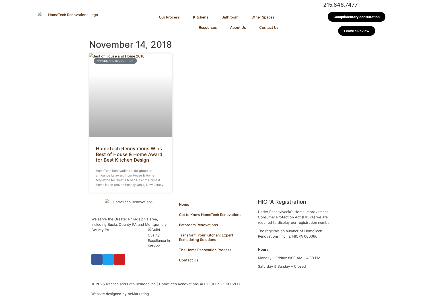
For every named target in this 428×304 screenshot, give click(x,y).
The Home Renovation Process (205, 250)
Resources (208, 27)
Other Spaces (262, 17)
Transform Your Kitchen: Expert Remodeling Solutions (206, 237)
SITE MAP (159, 294)
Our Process (169, 17)
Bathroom (230, 17)
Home (184, 204)
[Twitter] (108, 259)
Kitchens (200, 17)
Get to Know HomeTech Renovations (210, 214)
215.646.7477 (340, 5)
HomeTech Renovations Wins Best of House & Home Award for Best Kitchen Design (129, 154)
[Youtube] (119, 259)
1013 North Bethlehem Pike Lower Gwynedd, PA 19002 (110, 235)
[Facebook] (97, 259)
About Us (238, 27)
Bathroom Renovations (198, 225)
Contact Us (269, 27)
